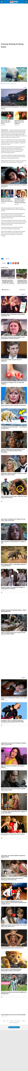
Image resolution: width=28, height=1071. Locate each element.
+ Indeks (23, 1020)
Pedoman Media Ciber (14, 1022)
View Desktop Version (14, 1027)
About (4, 1020)
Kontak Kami (17, 1020)
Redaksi (11, 1020)
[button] (2, 1)
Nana (5, 83)
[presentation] (25, 278)
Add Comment (22, 289)
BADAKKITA (7, 258)
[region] (10, 11)
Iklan (8, 1020)
